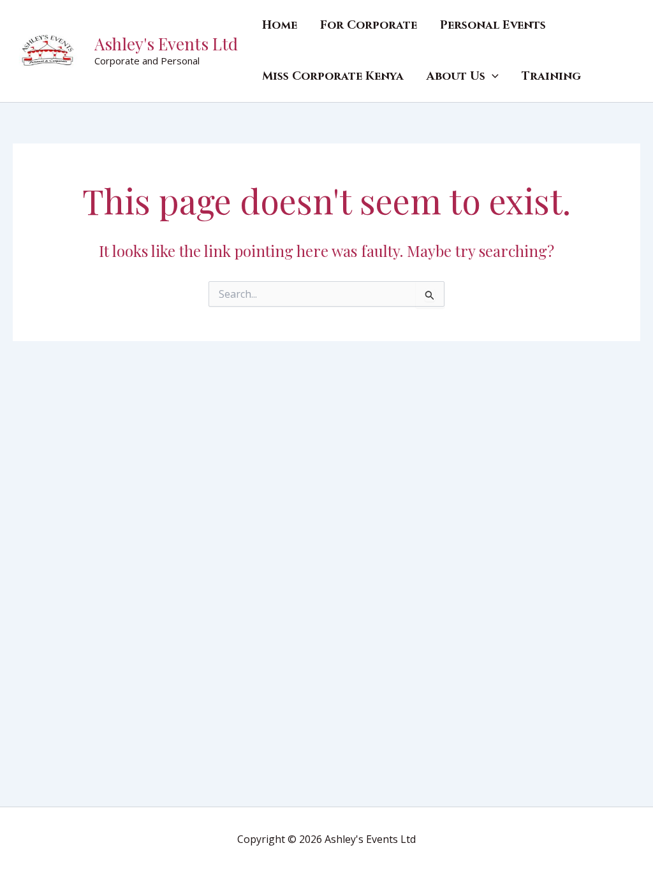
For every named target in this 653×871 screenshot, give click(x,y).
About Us (456, 76)
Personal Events (493, 25)
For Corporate (368, 25)
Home (279, 25)
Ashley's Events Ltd (166, 44)
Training (551, 76)
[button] (492, 76)
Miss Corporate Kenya (333, 76)
